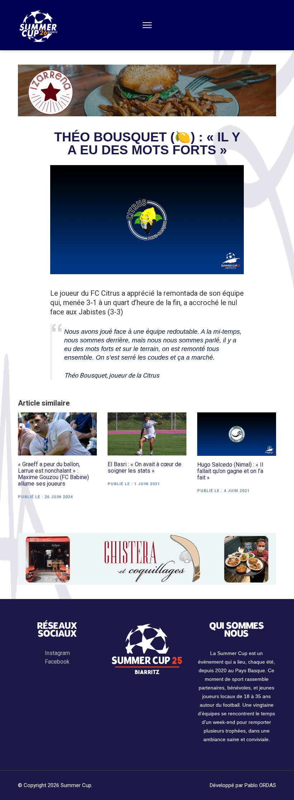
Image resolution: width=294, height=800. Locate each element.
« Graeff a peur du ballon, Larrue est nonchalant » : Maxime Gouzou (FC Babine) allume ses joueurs (53, 474)
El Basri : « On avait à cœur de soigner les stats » (144, 467)
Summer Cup (76, 785)
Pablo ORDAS (260, 785)
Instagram (57, 653)
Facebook (57, 661)
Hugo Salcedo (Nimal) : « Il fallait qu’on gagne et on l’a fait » (230, 471)
